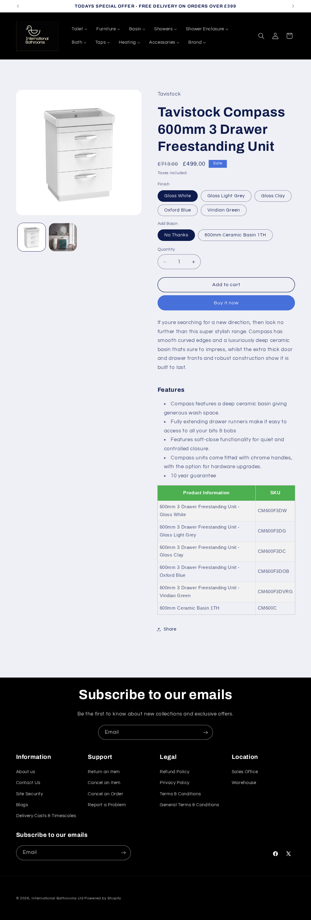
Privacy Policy (175, 782)
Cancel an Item (104, 782)
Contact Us (28, 782)
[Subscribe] (206, 732)
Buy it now (226, 302)
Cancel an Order (105, 794)
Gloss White (177, 196)
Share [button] (170, 629)
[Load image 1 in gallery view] (32, 237)
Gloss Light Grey (226, 196)
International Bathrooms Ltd (57, 898)
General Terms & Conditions (189, 805)
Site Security (29, 794)
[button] (261, 36)
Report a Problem (107, 805)
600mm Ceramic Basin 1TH (235, 235)
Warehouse (244, 782)
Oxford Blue (177, 210)
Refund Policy (174, 771)
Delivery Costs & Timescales (46, 815)
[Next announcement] (293, 6)
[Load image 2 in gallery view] (63, 237)
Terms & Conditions (180, 794)
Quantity (166, 249)
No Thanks (176, 235)
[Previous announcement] (18, 6)
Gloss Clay (273, 196)
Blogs (22, 805)
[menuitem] (79, 29)
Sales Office (245, 771)
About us (25, 771)
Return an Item (104, 771)
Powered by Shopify (102, 898)
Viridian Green (223, 210)
